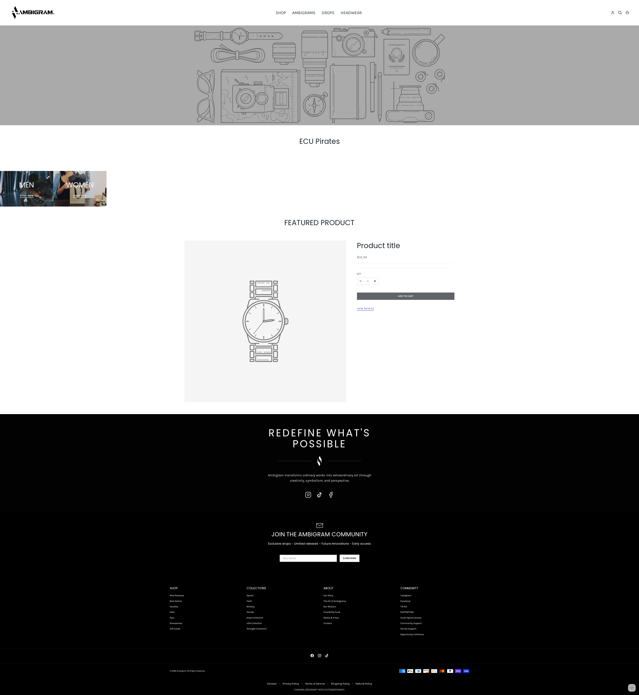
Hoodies (174, 606)
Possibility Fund (331, 612)
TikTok (403, 606)
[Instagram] (308, 495)
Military (251, 606)
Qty (359, 273)
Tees (172, 617)
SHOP (281, 12)
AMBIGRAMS (303, 12)
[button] (620, 12)
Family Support (408, 628)
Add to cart (405, 296)
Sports (250, 595)
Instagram (405, 595)
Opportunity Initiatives (412, 634)
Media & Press (331, 617)
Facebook (405, 601)
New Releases (177, 595)
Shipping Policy (340, 683)
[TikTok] (319, 495)
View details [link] (365, 308)
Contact (327, 623)
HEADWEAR (351, 12)
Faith (249, 601)
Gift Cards (175, 628)
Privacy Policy (291, 683)
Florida (250, 612)
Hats (172, 612)
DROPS (328, 12)
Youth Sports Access (410, 617)
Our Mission (329, 606)
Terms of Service (315, 683)
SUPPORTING (407, 612)
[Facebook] (331, 495)
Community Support (411, 623)
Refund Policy (364, 683)
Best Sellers (176, 601)
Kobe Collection (255, 617)
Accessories (176, 623)
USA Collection (254, 623)
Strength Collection (257, 628)
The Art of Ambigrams (334, 601)
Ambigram (181, 671)
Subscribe (349, 558)
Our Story (328, 595)
